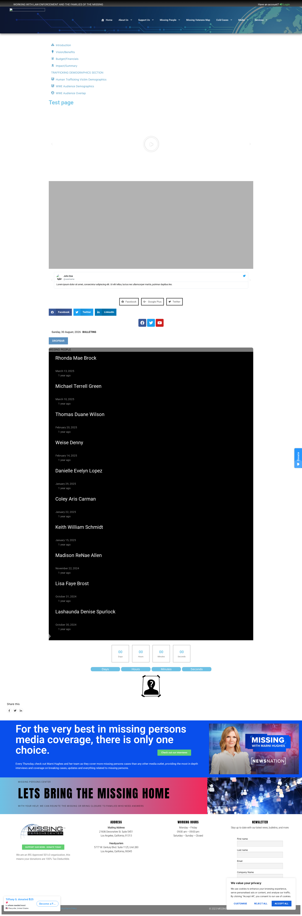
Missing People (168, 20)
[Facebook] (9, 710)
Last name (242, 850)
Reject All (260, 903)
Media (241, 20)
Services (259, 20)
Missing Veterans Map (198, 20)
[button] (51, 144)
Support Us (144, 20)
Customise (240, 903)
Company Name (245, 872)
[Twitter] (15, 710)
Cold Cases (222, 20)
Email (239, 861)
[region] (261, 894)
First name (242, 838)
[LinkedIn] (21, 710)
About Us (123, 20)
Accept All (281, 903)
